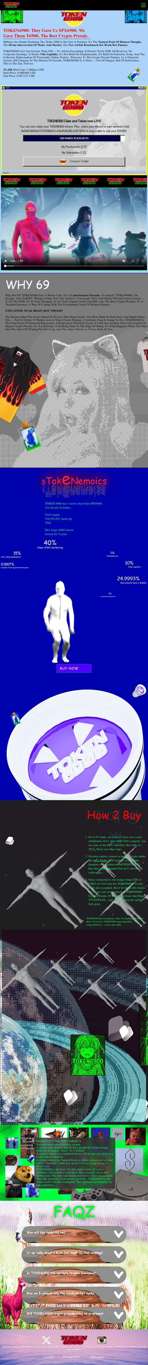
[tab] (74, 1234)
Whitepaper (97, 1357)
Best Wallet (100, 860)
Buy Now (69, 668)
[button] (74, 1234)
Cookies (49, 1357)
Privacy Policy (72, 1357)
